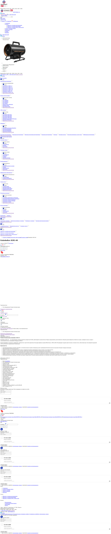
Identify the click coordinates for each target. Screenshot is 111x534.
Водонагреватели (4, 161)
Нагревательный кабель (7, 188)
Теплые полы (3, 181)
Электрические (6, 144)
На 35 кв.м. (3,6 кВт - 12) (8, 87)
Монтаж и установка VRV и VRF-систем (15, 27)
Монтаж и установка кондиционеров (14, 25)
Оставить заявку (4, 483)
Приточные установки (5, 220)
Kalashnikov (7, 361)
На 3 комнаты (5, 101)
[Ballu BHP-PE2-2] (41, 416)
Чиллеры (55, 134)
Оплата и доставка (8, 29)
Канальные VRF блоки (7, 117)
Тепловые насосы (62, 134)
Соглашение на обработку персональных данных (39, 514)
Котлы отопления (4, 205)
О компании (7, 23)
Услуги (6, 24)
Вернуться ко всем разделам (8, 93)
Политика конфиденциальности (6, 514)
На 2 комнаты (5, 100)
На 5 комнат (5, 103)
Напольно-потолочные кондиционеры (32, 134)
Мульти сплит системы (5, 95)
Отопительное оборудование (6, 136)
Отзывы (6, 31)
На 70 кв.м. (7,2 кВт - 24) (8, 89)
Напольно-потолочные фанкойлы (9, 127)
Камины (9, 215)
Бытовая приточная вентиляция (42, 220)
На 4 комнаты (5, 102)
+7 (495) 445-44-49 (12, 14)
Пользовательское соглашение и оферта (21, 514)
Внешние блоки (6, 105)
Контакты (7, 32)
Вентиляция (2, 217)
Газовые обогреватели (7, 178)
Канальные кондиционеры (18, 134)
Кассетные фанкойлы (7, 130)
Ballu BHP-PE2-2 (3, 421)
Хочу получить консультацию (6, 328)
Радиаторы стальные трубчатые (9, 200)
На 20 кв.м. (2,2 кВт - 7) (7, 85)
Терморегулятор (6, 186)
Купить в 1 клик (3, 316)
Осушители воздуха (4, 226)
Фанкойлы (2, 123)
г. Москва (3, 7)
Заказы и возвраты (6, 491)
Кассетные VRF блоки (7, 116)
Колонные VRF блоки (7, 119)
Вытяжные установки (30, 220)
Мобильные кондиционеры (88, 134)
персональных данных (17, 407)
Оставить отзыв (3, 405)
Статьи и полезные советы (10, 28)
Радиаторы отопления (4, 193)
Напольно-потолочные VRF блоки (9, 118)
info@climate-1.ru (16, 12)
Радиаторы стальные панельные (9, 199)
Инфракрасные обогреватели (6, 172)
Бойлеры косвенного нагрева (8, 165)
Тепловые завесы (3, 139)
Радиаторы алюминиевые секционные (10, 197)
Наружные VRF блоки (7, 114)
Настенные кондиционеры (5, 81)
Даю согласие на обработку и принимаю (20, 407)
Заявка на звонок (3, 14)
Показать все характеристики (6, 309)
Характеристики (8, 334)
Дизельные (5, 155)
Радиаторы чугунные (7, 201)
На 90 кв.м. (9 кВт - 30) (7, 91)
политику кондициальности (32, 407)
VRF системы (3, 110)
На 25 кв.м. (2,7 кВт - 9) (7, 86)
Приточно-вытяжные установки (17, 220)
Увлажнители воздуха (14, 226)
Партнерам (7, 30)
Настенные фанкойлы (7, 129)
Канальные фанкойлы (7, 131)
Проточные (5, 169)
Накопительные (6, 168)
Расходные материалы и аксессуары (75, 134)
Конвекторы (3, 215)
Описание (2, 334)
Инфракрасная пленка (7, 189)
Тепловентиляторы (6, 157)
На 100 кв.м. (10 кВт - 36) (8, 92)
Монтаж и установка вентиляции (14, 26)
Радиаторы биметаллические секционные (11, 198)
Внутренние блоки (6, 106)
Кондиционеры (3, 78)
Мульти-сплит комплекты (8, 104)
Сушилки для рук (24, 226)
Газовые (4, 156)
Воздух (1, 222)
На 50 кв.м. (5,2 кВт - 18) (8, 88)
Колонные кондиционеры (47, 134)
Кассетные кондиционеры (5, 134)
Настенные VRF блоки (7, 115)
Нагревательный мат (7, 187)
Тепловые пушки (3, 150)
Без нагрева (5, 146)
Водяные (4, 145)
